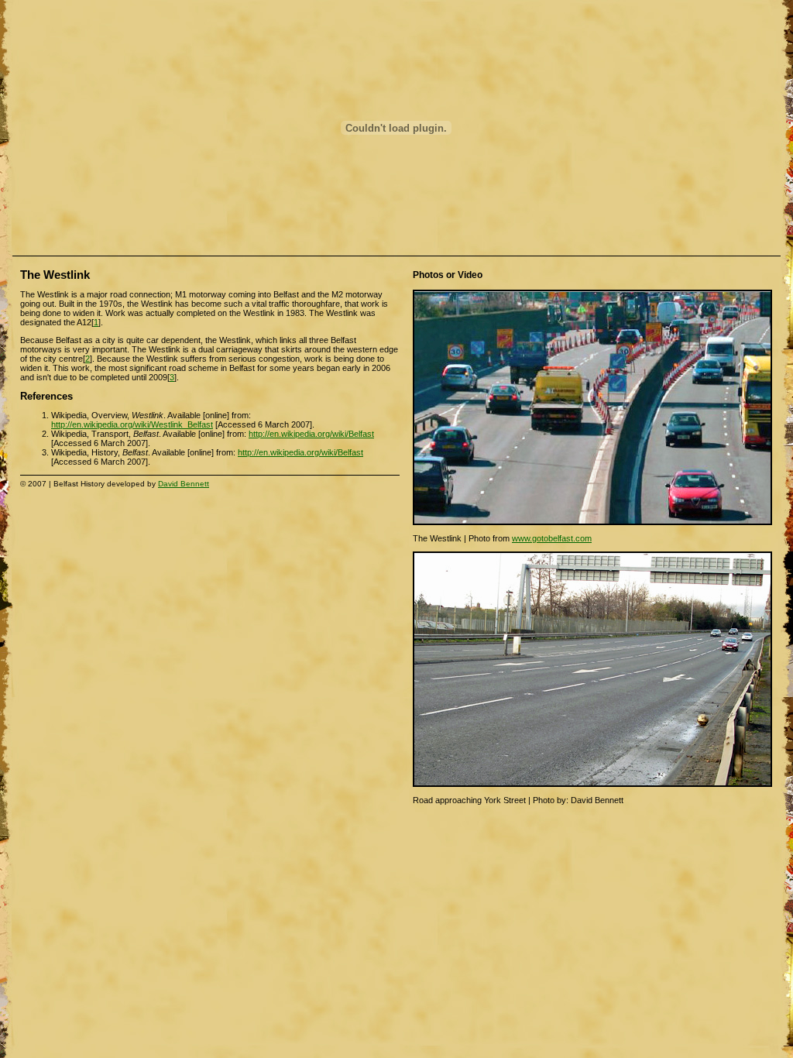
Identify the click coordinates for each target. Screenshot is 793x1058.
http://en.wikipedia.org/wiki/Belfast (311, 433)
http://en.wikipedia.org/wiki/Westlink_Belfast (132, 424)
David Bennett (183, 483)
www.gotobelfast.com (552, 538)
